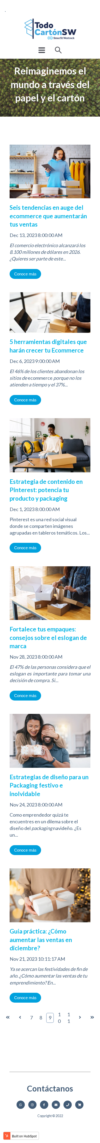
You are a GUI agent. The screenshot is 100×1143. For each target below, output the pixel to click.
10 (59, 1017)
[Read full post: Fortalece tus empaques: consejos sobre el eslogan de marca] (50, 621)
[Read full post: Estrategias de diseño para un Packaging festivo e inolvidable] (50, 769)
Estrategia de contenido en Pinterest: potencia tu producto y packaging (46, 490)
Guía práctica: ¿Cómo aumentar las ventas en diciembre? (41, 940)
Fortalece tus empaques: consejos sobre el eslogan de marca (48, 638)
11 (68, 1017)
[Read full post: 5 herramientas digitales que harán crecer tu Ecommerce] (50, 334)
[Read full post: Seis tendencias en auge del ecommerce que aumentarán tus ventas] (50, 200)
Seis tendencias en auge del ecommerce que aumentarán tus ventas (48, 216)
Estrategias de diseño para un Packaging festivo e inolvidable (49, 785)
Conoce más (25, 274)
